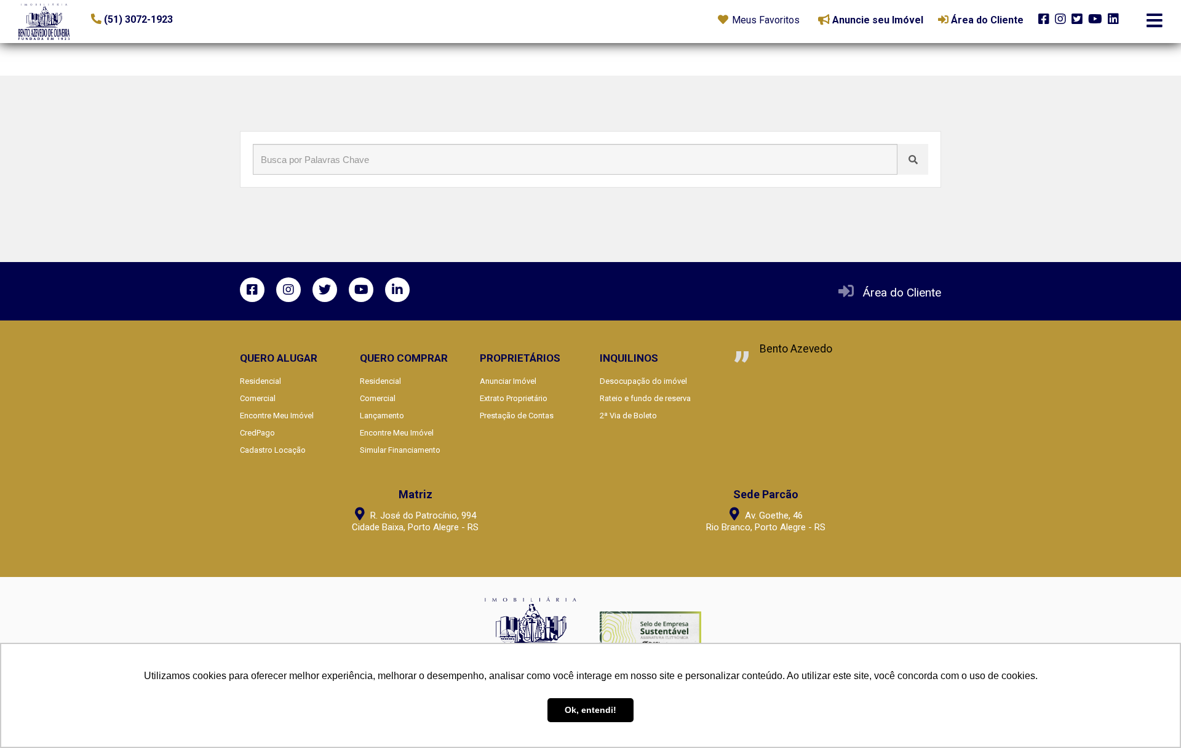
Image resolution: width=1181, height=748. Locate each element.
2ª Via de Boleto (628, 415)
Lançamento (382, 415)
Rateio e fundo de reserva (645, 398)
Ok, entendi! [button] (590, 710)
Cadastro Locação (273, 450)
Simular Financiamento (400, 450)
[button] (166, 19)
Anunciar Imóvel (508, 381)
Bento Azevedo (796, 349)
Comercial (258, 398)
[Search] (912, 159)
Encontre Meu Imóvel (277, 415)
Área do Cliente (902, 292)
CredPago (257, 432)
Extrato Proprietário (513, 398)
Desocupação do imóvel (643, 381)
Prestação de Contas (517, 415)
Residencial (260, 381)
